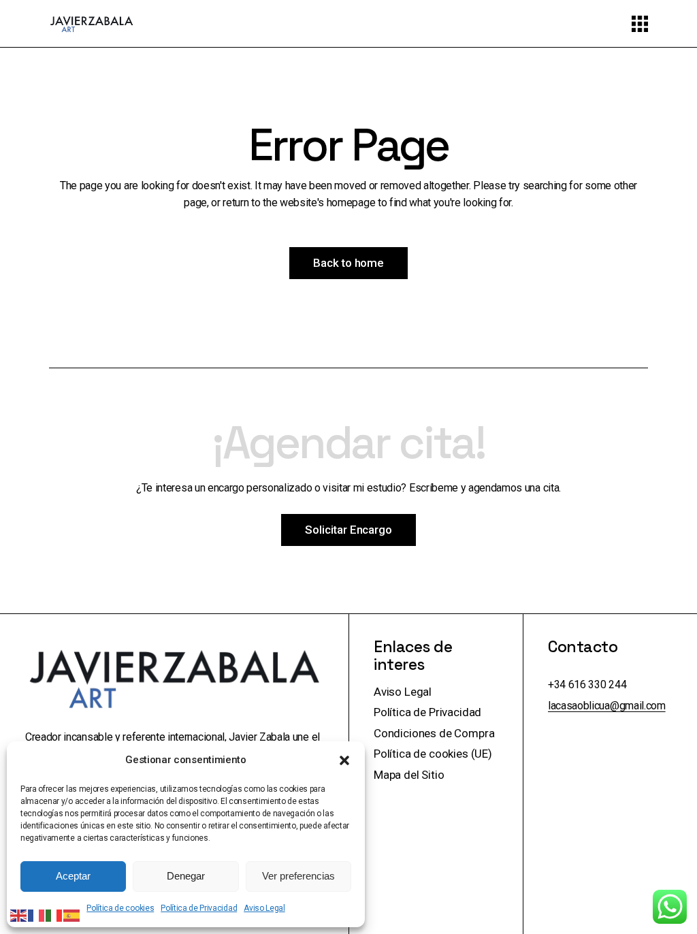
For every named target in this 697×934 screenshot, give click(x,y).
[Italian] (54, 915)
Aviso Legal (264, 908)
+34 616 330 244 (587, 684)
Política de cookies (120, 908)
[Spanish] (72, 915)
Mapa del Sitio (409, 775)
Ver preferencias (298, 876)
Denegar (186, 876)
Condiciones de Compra (434, 733)
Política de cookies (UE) (433, 753)
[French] (37, 915)
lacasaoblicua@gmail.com (607, 705)
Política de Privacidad (199, 908)
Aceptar (73, 876)
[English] (19, 915)
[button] (344, 760)
